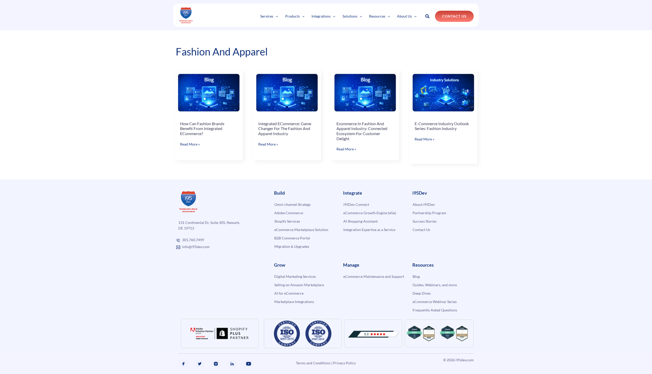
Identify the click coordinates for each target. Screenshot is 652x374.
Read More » (190, 144)
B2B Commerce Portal (292, 238)
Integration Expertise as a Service (369, 229)
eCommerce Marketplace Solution (301, 229)
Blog (416, 276)
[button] (275, 16)
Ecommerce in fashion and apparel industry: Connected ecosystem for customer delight (361, 131)
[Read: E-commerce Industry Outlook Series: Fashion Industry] (443, 92)
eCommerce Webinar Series (435, 301)
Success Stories (425, 221)
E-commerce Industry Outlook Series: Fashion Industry (442, 126)
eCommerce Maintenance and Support (373, 276)
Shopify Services (287, 221)
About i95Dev (424, 204)
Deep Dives (422, 293)
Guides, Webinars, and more (435, 285)
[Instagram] (216, 364)
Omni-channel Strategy (292, 204)
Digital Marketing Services (295, 276)
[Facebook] (183, 364)
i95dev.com (465, 360)
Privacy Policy (344, 363)
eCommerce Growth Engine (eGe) (369, 213)
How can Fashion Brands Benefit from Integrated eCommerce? (202, 128)
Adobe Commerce (288, 213)
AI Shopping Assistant (360, 221)
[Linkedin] (232, 364)
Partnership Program (429, 213)
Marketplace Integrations (294, 301)
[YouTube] (248, 364)
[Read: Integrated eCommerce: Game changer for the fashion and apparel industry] (287, 92)
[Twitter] (200, 364)
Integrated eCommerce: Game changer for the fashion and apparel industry (284, 128)
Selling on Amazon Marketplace (299, 285)
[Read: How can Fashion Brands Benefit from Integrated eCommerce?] (209, 92)
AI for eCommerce (289, 293)
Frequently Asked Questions (435, 310)
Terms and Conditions (313, 363)
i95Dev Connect (356, 204)
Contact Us (421, 229)
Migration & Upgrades (291, 246)
